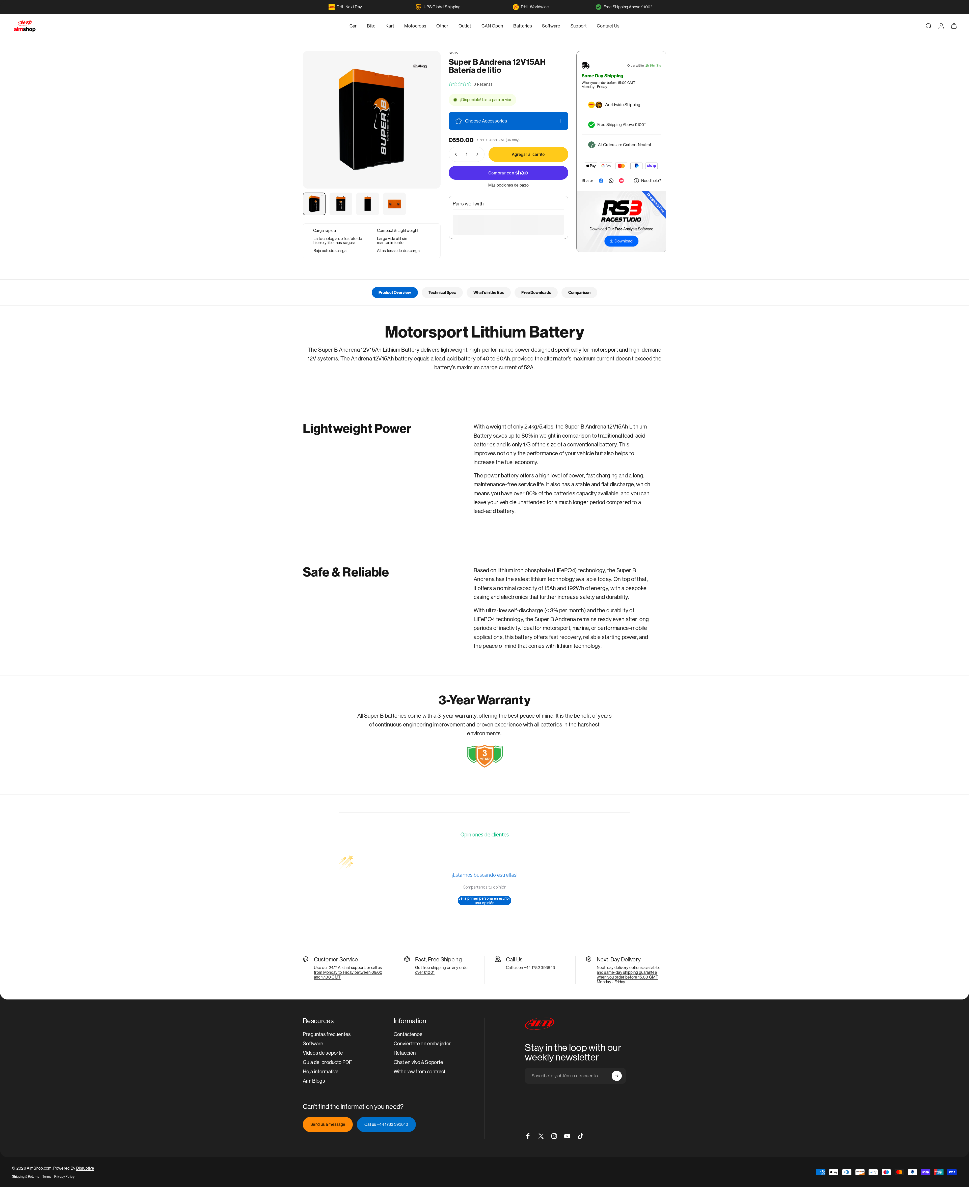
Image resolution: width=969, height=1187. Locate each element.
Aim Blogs (314, 1081)
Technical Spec (442, 292)
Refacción (405, 1053)
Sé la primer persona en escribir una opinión (485, 900)
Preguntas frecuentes (327, 1034)
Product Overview (395, 292)
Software (313, 1044)
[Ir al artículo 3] (367, 204)
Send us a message (327, 1124)
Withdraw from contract (420, 1072)
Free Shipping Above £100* (628, 7)
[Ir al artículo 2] (341, 204)
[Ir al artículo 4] (394, 204)
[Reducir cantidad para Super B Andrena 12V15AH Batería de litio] (455, 154)
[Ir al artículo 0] (314, 204)
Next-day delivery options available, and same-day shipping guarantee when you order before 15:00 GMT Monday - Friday (628, 974)
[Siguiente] (427, 132)
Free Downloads (536, 292)
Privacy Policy (64, 1176)
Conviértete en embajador (422, 1044)
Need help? (651, 180)
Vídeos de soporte (323, 1053)
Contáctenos (408, 1034)
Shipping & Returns (25, 1176)
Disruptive (85, 1168)
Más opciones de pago (508, 185)
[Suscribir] (617, 1076)
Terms (46, 1176)
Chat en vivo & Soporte (418, 1062)
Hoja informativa (320, 1072)
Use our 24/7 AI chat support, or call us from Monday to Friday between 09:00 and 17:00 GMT (348, 972)
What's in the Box (488, 292)
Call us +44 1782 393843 (386, 1124)
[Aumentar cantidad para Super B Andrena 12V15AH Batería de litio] (478, 154)
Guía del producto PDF (327, 1062)
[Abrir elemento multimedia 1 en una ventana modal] (372, 120)
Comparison (579, 292)
